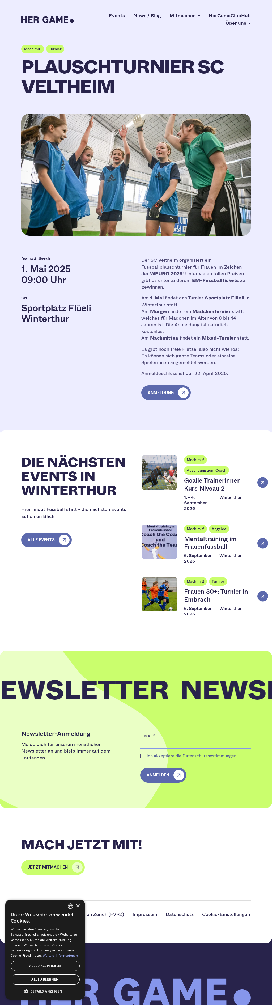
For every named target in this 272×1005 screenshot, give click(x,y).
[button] (45, 991)
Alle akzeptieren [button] (45, 966)
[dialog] (45, 950)
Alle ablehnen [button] (45, 979)
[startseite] (47, 19)
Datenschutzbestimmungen (209, 756)
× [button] (78, 906)
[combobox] (70, 906)
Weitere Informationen (60, 955)
